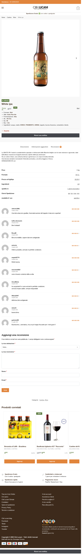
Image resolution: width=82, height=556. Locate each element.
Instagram (5, 526)
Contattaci (5, 502)
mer (78, 193)
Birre (14, 17)
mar (75, 193)
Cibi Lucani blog (7, 518)
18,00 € (77, 179)
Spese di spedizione (8, 505)
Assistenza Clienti (48, 497)
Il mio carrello (46, 502)
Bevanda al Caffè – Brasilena (15, 446)
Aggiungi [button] (19, 461)
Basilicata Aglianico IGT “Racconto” (50, 446)
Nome (4, 371)
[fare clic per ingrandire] (40, 58)
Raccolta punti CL (48, 505)
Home (3, 17)
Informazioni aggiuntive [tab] (40, 147)
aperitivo (76, 198)
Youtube (4, 529)
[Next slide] (76, 58)
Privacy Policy (6, 507)
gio (69, 193)
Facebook (5, 521)
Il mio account (46, 494)
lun (72, 193)
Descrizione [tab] (24, 147)
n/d (78, 184)
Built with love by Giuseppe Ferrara (13, 539)
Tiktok (4, 524)
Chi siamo (5, 497)
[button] (78, 8)
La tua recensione (8, 352)
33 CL (77, 175)
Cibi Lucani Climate (8, 499)
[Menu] (5, 7)
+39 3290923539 (14, 2)
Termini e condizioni (8, 510)
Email (4, 380)
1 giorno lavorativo (73, 189)
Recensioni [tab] (56, 147)
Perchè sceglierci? (48, 499)
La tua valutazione (8, 343)
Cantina (9, 17)
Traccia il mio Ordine (8, 494)
